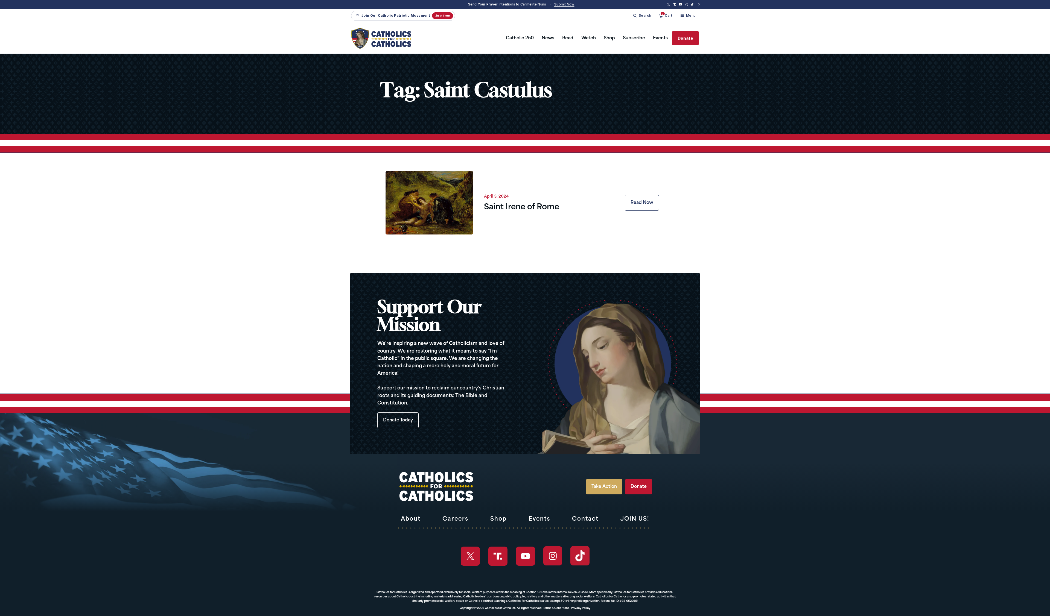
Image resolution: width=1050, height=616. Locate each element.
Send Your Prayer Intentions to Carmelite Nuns (507, 4)
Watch (588, 38)
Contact (585, 519)
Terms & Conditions (556, 608)
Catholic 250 (520, 38)
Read (567, 38)
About (411, 519)
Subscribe (634, 38)
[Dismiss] (699, 4)
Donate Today (398, 420)
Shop (609, 38)
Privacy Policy (580, 608)
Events (660, 38)
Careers (455, 519)
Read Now (642, 203)
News (548, 38)
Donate (685, 38)
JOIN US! (634, 519)
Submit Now (564, 4)
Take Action (604, 487)
